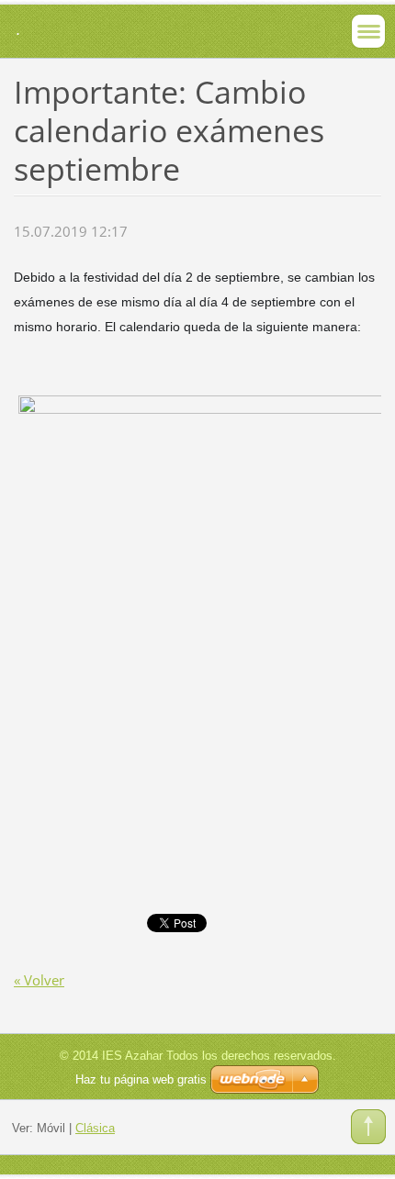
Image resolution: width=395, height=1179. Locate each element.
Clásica (95, 1128)
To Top (368, 1126)
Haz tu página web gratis (141, 1079)
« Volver (39, 980)
